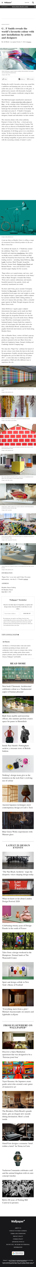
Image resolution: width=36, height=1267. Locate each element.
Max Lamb (12, 291)
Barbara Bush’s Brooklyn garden (20, 6)
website (25, 579)
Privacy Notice (24, 620)
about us (18, 1228)
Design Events (5, 24)
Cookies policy (18, 1239)
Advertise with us (18, 1242)
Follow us (23, 79)
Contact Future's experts (18, 1231)
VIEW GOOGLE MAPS (9, 634)
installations (21, 253)
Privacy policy (18, 1236)
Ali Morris (6, 42)
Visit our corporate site (21, 1261)
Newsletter (31, 79)
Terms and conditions (18, 1233)
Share (5, 79)
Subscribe (27, 2)
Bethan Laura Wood (23, 264)
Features (29, 42)
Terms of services (23, 618)
